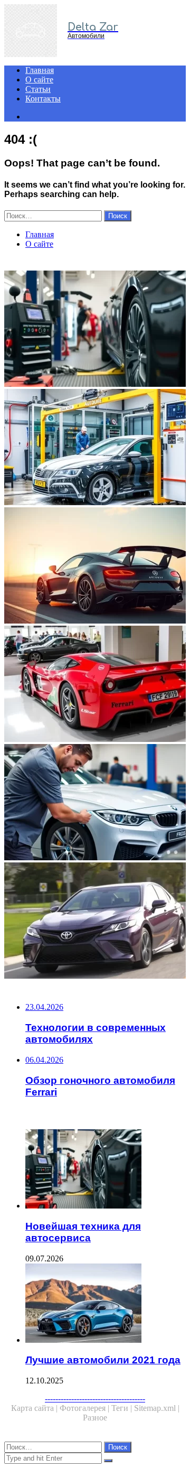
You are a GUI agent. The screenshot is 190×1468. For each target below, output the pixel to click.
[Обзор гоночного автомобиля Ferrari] (95, 685)
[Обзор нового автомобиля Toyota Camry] (95, 921)
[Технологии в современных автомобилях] (95, 566)
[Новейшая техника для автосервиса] (95, 330)
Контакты (43, 98)
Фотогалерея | (85, 1408)
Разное (95, 1417)
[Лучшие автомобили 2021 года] (105, 1304)
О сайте (39, 79)
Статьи (38, 89)
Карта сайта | (35, 1408)
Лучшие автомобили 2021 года (102, 1359)
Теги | (122, 1408)
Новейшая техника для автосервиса (83, 1232)
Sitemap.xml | (156, 1408)
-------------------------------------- (95, 1398)
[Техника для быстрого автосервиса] (95, 803)
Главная (39, 70)
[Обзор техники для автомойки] (95, 448)
